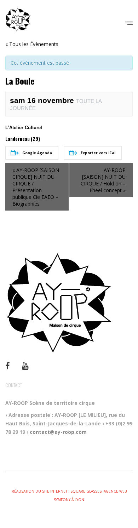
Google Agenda (37, 152)
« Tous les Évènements (31, 44)
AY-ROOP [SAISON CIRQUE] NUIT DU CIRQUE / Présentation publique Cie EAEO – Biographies (35, 187)
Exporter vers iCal (98, 152)
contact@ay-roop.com (58, 432)
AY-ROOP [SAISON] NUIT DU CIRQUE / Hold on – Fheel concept (103, 180)
